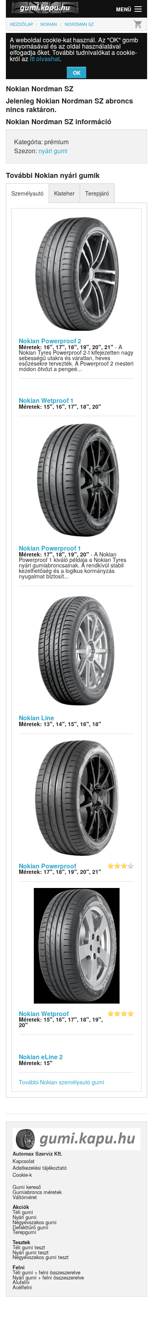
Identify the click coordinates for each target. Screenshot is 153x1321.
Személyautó (27, 193)
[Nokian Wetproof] (77, 945)
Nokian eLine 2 (41, 1056)
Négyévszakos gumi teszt (41, 1257)
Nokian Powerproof (47, 865)
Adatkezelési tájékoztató (40, 1167)
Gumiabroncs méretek (37, 1192)
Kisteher (64, 193)
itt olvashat (45, 58)
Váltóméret (25, 1197)
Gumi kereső (27, 1187)
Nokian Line (36, 717)
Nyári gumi (24, 1217)
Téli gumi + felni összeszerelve (46, 1272)
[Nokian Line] (77, 649)
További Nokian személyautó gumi (61, 1082)
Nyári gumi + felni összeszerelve (48, 1277)
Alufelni (21, 1282)
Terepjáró (97, 193)
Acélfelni (22, 1287)
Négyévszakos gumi (34, 1222)
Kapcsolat (24, 1161)
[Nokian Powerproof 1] (77, 480)
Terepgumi (24, 1232)
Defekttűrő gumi (30, 1227)
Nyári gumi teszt (31, 1252)
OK (76, 72)
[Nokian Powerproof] (77, 797)
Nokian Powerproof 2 (50, 340)
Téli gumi (23, 1212)
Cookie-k (22, 1174)
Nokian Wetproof (44, 1013)
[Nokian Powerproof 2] (77, 272)
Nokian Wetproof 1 (46, 400)
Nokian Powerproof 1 (50, 548)
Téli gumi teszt (29, 1247)
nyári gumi (52, 150)
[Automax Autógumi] (41, 9)
